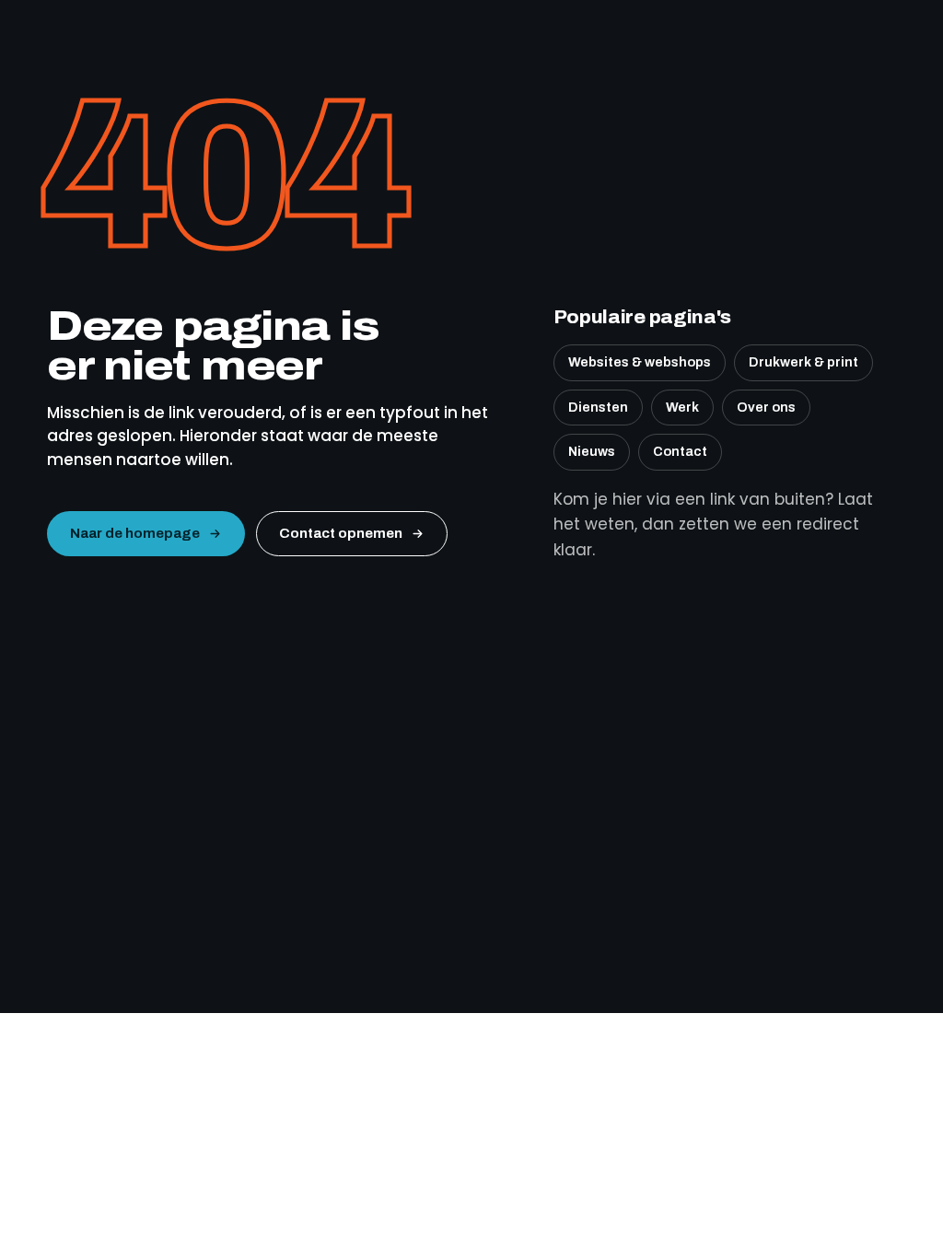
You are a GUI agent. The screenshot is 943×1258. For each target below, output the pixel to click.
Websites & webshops (639, 362)
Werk (682, 407)
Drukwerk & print (803, 362)
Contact (680, 451)
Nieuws (591, 451)
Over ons (766, 407)
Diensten (598, 407)
